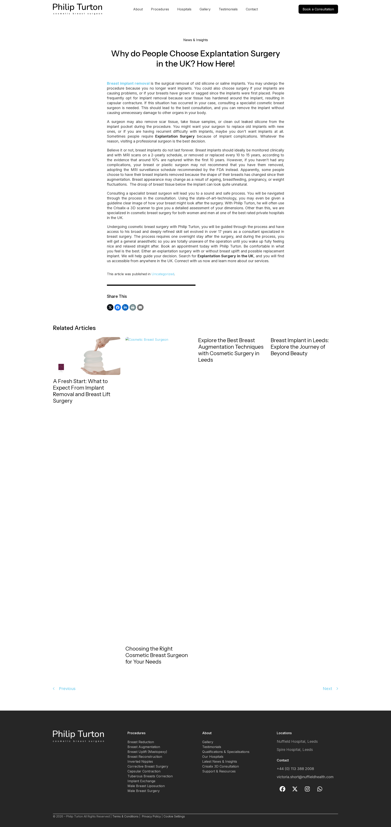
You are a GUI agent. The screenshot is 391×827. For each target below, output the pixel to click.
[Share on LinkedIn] (125, 307)
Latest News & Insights (219, 761)
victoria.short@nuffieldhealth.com (305, 777)
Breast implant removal (128, 83)
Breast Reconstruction (144, 757)
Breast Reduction (140, 742)
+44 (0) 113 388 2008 (295, 769)
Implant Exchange (141, 781)
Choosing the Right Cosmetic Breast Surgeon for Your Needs (156, 655)
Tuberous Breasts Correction (150, 776)
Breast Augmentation (143, 747)
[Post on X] (110, 307)
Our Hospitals (212, 757)
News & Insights (195, 40)
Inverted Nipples (140, 761)
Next (327, 688)
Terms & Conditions (125, 816)
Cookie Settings (174, 816)
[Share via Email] (140, 307)
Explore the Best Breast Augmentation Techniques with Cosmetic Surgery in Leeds (231, 350)
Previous (67, 688)
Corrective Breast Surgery (147, 766)
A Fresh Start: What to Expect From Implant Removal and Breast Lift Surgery (81, 391)
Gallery (207, 742)
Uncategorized (163, 274)
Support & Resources (219, 771)
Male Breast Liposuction (146, 786)
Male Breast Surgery (143, 791)
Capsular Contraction (143, 771)
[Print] (133, 307)
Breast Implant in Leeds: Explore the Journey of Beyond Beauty (300, 347)
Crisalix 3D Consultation (220, 766)
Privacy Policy (151, 816)
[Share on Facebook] (117, 307)
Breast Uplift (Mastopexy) (147, 752)
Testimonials (211, 747)
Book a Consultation (318, 9)
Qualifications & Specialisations (225, 752)
